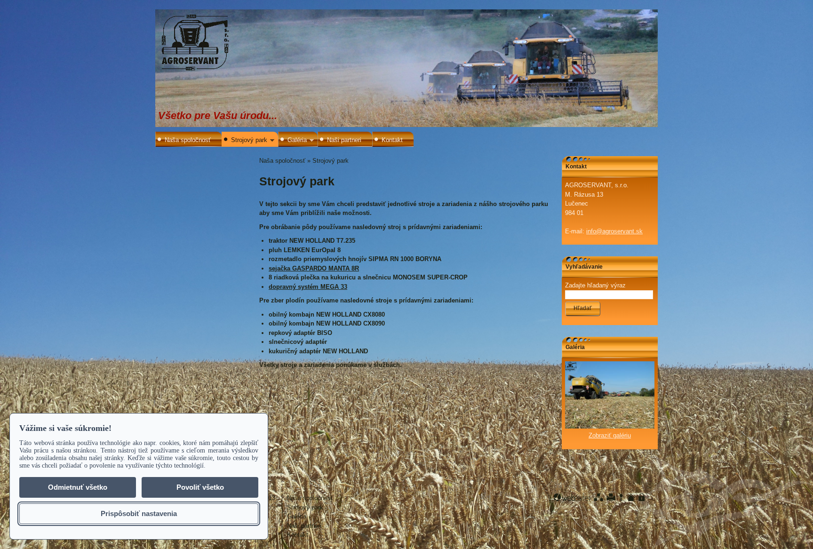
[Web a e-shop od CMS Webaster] (572, 497)
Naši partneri (344, 139)
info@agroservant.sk (614, 231)
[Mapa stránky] (598, 497)
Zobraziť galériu (610, 435)
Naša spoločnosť (188, 139)
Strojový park (249, 139)
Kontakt (392, 139)
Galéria (297, 139)
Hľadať (583, 308)
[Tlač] (610, 497)
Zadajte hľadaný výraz (595, 285)
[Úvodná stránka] (631, 497)
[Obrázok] (609, 426)
